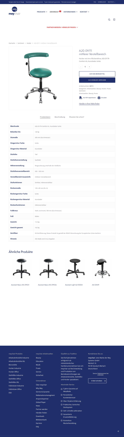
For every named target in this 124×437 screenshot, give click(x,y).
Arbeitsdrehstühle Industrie (19, 358)
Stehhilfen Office (15, 379)
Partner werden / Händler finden (61, 27)
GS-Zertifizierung (40, 233)
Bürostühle (13, 365)
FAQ (37, 427)
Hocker (29, 43)
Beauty (99, 89)
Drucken (104, 98)
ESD (10, 393)
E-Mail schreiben (96, 381)
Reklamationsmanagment (45, 395)
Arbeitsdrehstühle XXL (17, 361)
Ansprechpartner (42, 399)
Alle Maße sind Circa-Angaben (45, 239)
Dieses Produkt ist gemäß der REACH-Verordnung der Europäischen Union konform (74, 233)
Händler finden (41, 413)
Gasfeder (38, 160)
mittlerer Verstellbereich (43, 177)
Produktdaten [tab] (45, 117)
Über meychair (41, 385)
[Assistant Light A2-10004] (75, 268)
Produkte (41, 12)
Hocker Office (14, 372)
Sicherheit (39, 375)
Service (38, 372)
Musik (38, 365)
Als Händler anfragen (97, 80)
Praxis (109, 89)
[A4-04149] (102, 268)
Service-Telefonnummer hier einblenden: (100, 374)
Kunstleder (38, 149)
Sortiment (21, 43)
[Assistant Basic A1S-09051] (21, 268)
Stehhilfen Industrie (16, 375)
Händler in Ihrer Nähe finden (89, 103)
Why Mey (39, 388)
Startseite (12, 43)
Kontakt (83, 12)
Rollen (37, 216)
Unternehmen (69, 12)
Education (39, 361)
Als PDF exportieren (89, 98)
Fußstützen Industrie (16, 386)
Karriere (39, 423)
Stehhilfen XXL (14, 382)
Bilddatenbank (41, 420)
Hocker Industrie (15, 368)
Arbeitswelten (91, 89)
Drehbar (37, 182)
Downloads (40, 416)
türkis (37, 143)
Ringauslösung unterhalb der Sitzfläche (48, 166)
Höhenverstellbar (46, 182)
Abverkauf (55, 12)
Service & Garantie (43, 392)
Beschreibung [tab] (60, 117)
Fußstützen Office (15, 389)
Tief (36, 154)
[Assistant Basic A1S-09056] (48, 268)
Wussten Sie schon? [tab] (76, 117)
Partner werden (41, 409)
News (38, 406)
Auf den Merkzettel (97, 74)
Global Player (41, 402)
